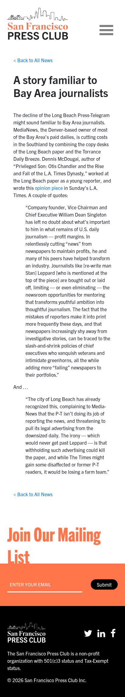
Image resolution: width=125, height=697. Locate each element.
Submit (104, 584)
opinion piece (49, 188)
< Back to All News (32, 60)
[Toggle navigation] (114, 23)
